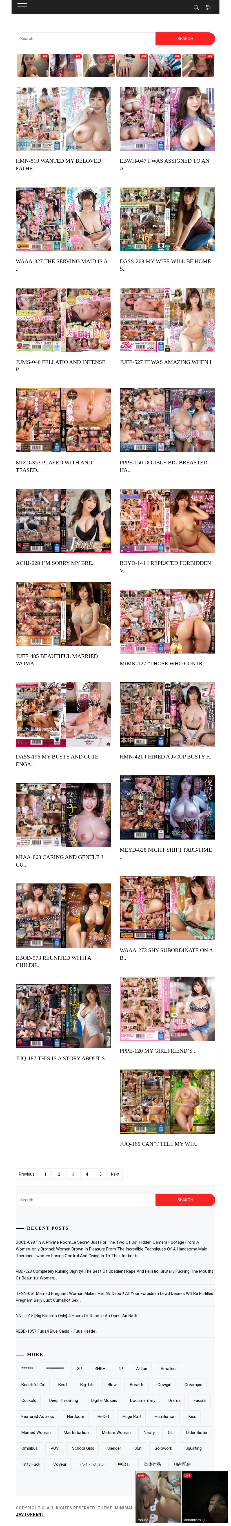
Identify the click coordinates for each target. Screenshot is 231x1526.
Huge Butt (132, 1416)
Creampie (193, 1384)
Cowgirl (164, 1384)
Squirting (193, 1448)
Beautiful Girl (33, 1384)
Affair (141, 1368)
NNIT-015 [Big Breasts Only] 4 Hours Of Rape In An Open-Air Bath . (77, 1315)
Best (62, 1384)
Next (115, 1174)
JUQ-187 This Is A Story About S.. (62, 1058)
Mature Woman (116, 1432)
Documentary (142, 1400)
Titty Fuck (30, 1464)
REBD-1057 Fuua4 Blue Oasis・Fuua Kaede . (56, 1331)
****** (27, 1368)
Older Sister (197, 1432)
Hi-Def (103, 1416)
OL (170, 1432)
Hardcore (75, 1416)
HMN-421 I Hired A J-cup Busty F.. (166, 756)
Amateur (169, 1368)
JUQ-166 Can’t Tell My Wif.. (158, 1144)
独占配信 (182, 1464)
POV (55, 1448)
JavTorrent (30, 1514)
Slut (138, 1448)
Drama (174, 1400)
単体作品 (152, 1464)
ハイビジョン (92, 1464)
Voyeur (59, 1464)
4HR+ (100, 1368)
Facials (200, 1400)
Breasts (137, 1384)
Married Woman (36, 1432)
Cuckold (28, 1400)
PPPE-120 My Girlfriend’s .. (158, 1051)
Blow (112, 1384)
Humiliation (165, 1416)
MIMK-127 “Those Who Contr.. (162, 663)
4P (120, 1368)
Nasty (149, 1432)
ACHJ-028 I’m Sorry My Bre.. (55, 563)
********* (55, 1368)
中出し (124, 1464)
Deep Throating (63, 1400)
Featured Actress (37, 1416)
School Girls (83, 1448)
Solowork (163, 1448)
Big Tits (87, 1384)
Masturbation (76, 1432)
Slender (114, 1448)
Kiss (192, 1416)
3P (79, 1368)
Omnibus (29, 1448)
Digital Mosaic (104, 1400)
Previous (27, 1174)
